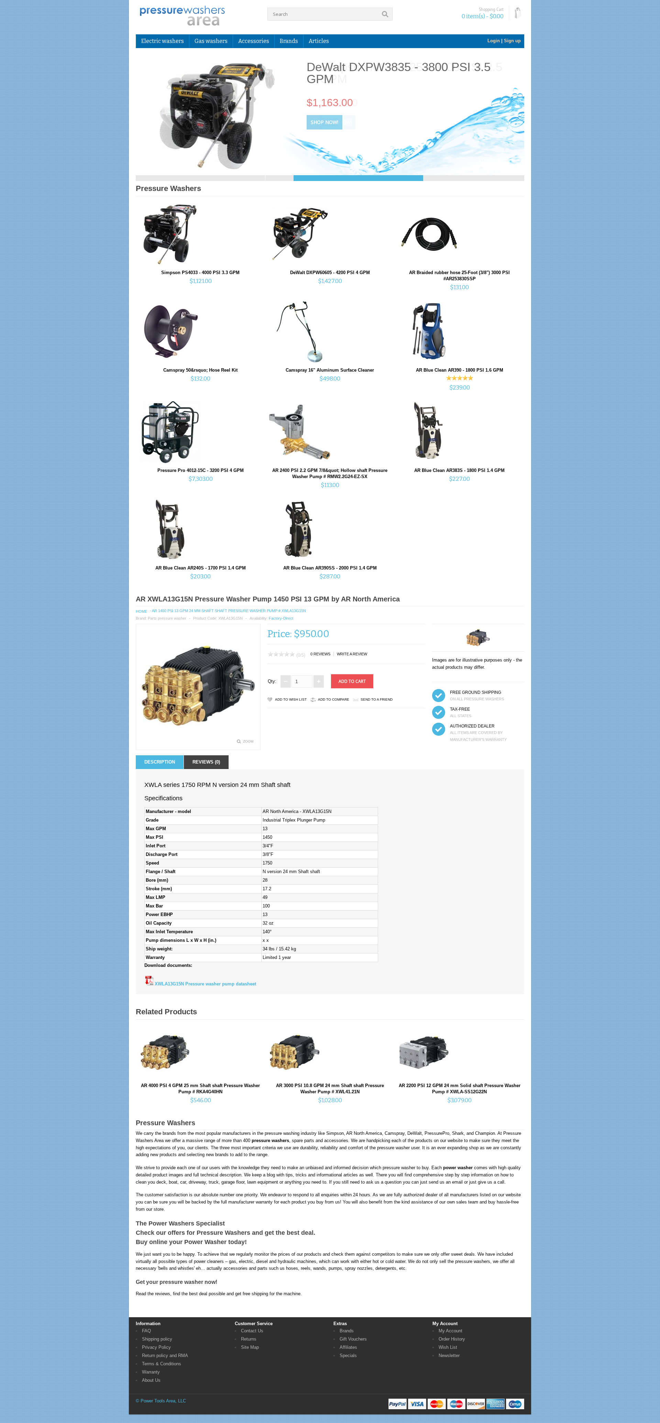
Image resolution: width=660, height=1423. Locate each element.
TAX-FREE (460, 709)
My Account (450, 1330)
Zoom (248, 741)
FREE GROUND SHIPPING (475, 692)
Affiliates (348, 1347)
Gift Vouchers (353, 1339)
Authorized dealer (472, 726)
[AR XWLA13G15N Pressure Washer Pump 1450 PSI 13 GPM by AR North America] (198, 743)
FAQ (146, 1330)
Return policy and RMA (165, 1355)
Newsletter (449, 1355)
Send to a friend (377, 699)
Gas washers (211, 41)
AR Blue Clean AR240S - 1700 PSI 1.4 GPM (200, 568)
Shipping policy (157, 1339)
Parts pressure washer (167, 618)
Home (141, 611)
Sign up (512, 40)
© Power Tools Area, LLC (161, 1400)
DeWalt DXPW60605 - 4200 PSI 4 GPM (330, 272)
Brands (347, 1330)
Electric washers (162, 41)
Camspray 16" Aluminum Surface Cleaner (330, 370)
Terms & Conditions (161, 1363)
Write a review (352, 654)
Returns (248, 1339)
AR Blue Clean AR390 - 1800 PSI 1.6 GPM (459, 370)
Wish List (448, 1347)
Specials (348, 1355)
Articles (319, 41)
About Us (151, 1380)
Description (159, 762)
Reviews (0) (206, 762)
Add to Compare (333, 699)
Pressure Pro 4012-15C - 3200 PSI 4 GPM (200, 470)
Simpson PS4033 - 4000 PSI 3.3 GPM (200, 272)
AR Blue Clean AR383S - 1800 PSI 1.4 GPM (459, 470)
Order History (452, 1339)
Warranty (151, 1372)
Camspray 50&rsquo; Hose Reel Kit (200, 370)
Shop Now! (324, 122)
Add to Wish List (291, 699)
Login (493, 40)
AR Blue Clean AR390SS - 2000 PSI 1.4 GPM (330, 568)
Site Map (250, 1347)
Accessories (253, 41)
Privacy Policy (156, 1347)
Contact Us (252, 1330)
